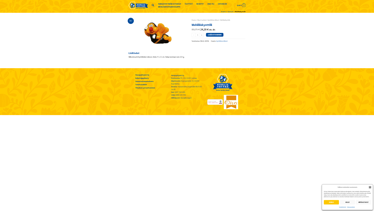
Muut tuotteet (202, 20)
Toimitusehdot (141, 85)
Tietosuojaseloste (351, 207)
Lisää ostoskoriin (214, 35)
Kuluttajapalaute (142, 78)
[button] (370, 187)
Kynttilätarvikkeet (213, 20)
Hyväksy (331, 202)
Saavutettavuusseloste (144, 81)
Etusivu (194, 20)
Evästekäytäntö (342, 207)
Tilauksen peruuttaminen (145, 88)
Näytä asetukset (363, 202)
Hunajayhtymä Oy (142, 75)
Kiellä (347, 202)
